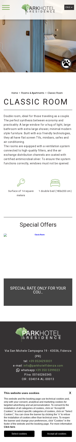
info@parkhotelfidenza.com (43, 365)
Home (14, 93)
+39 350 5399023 (48, 370)
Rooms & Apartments (32, 93)
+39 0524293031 (40, 361)
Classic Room (55, 93)
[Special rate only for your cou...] (38, 305)
